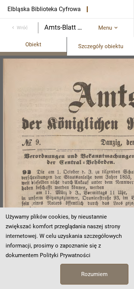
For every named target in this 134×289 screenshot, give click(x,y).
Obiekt (33, 44)
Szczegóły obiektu (100, 46)
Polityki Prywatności (65, 255)
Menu (105, 27)
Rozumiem (94, 274)
